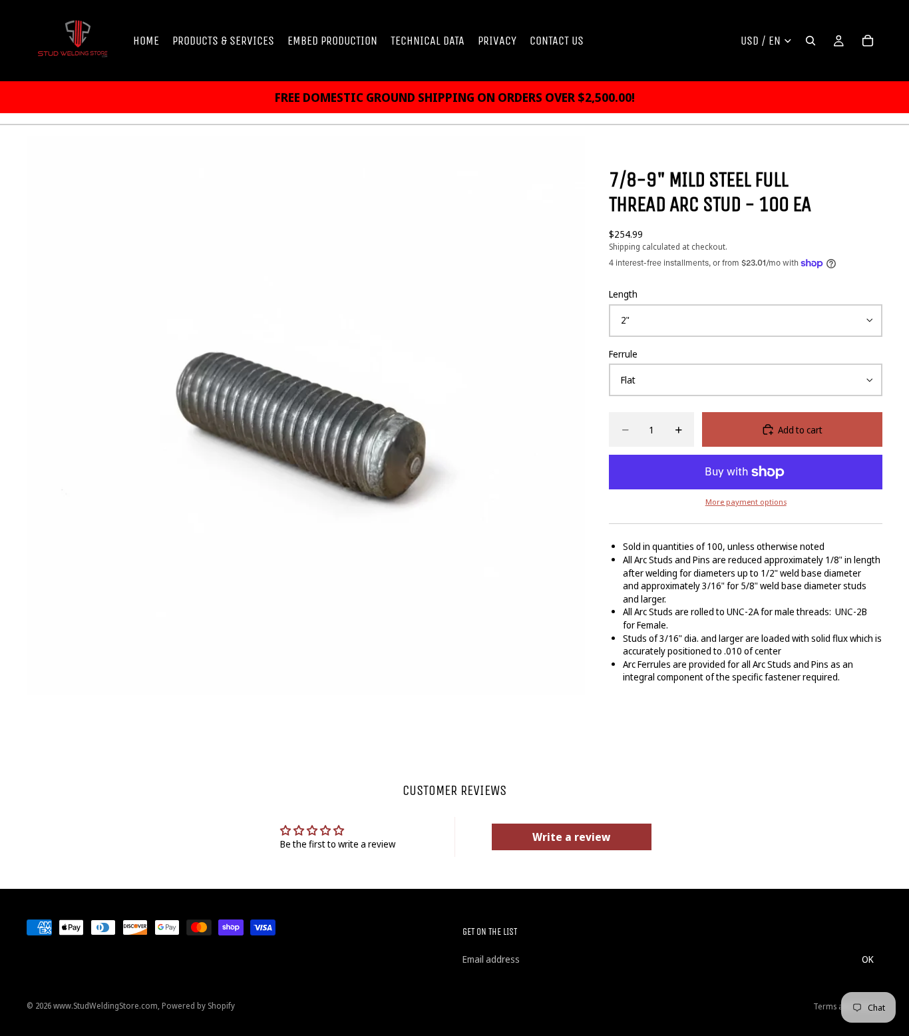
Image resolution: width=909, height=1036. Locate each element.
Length (623, 294)
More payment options (746, 502)
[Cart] (867, 40)
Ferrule (623, 354)
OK (868, 959)
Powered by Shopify (198, 1005)
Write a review (571, 837)
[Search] (810, 40)
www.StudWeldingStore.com (105, 1005)
